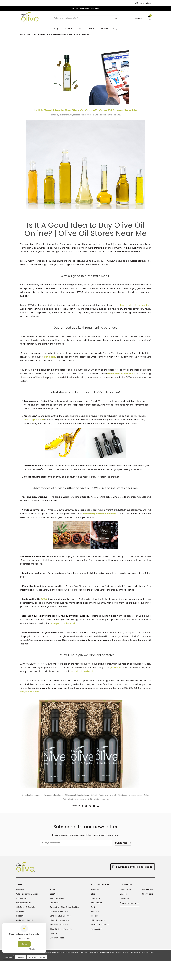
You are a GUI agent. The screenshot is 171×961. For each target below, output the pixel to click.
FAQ (93, 907)
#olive (146, 795)
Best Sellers (55, 894)
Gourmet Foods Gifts (59, 924)
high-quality (50, 356)
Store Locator (128, 903)
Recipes (104, 28)
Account (138, 18)
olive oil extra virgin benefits (134, 305)
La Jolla (123, 894)
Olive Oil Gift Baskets (59, 920)
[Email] (94, 806)
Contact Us (96, 898)
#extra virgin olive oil (107, 795)
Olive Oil (20, 889)
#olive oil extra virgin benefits (74, 799)
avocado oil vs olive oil (81, 671)
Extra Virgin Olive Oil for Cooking (64, 907)
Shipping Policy (98, 920)
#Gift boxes (122, 795)
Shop (56, 28)
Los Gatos (124, 898)
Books (52, 889)
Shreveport (147, 894)
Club (80, 28)
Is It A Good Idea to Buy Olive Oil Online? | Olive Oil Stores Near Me (85, 110)
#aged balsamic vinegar (32, 795)
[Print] (98, 806)
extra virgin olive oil (34, 419)
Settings (8, 957)
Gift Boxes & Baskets (25, 907)
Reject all (20, 957)
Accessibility (96, 929)
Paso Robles (147, 889)
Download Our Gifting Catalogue (134, 866)
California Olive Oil (24, 920)
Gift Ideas (54, 903)
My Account (96, 903)
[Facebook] (82, 806)
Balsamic (20, 916)
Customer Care (100, 884)
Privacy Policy (149, 952)
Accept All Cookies (37, 957)
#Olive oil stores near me (98, 799)
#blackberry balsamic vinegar (77, 795)
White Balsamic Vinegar (27, 894)
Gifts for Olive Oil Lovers (60, 916)
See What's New (57, 898)
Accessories (21, 898)
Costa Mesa (125, 889)
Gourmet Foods (23, 903)
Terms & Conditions (100, 924)
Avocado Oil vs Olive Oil (60, 911)
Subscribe (121, 842)
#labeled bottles (135, 795)
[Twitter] (86, 806)
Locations (68, 28)
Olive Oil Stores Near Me (61, 929)
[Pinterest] (90, 806)
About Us (95, 889)
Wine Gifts (21, 911)
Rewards (91, 28)
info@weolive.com (29, 691)
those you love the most (62, 623)
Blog (115, 28)
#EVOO (94, 795)
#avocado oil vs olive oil (53, 795)
